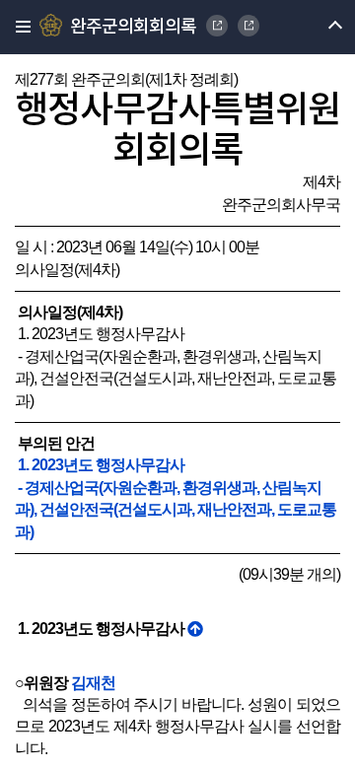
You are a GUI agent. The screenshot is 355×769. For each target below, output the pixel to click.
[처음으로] (194, 628)
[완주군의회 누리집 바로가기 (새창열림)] (217, 25)
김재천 (93, 682)
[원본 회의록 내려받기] (248, 25)
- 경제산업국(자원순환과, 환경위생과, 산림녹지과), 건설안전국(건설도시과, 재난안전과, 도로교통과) (175, 509)
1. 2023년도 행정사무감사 (99, 464)
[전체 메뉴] (17, 27)
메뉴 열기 (318, 27)
